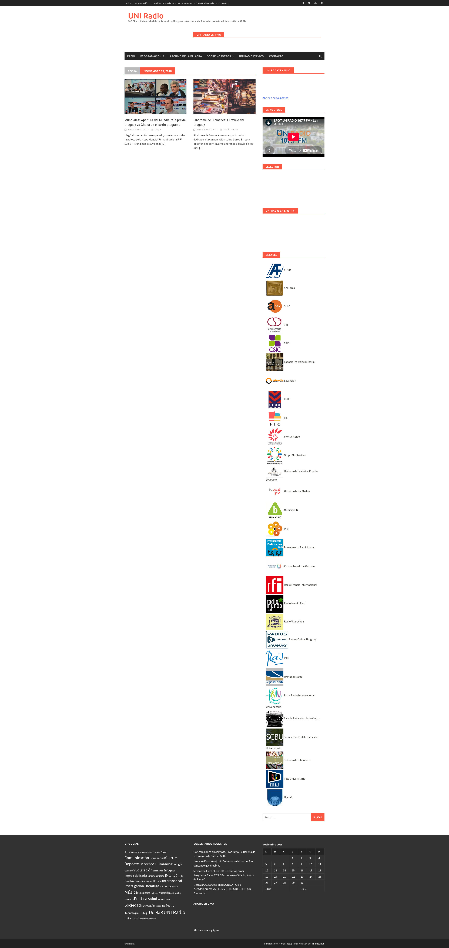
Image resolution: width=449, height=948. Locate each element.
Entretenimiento (156, 875)
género (149, 881)
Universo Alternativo (148, 918)
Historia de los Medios (296, 491)
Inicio (128, 3)
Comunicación (137, 857)
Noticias (154, 893)
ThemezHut (318, 943)
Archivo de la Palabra (164, 3)
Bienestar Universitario (141, 852)
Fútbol (143, 881)
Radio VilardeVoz (293, 621)
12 (266, 870)
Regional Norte (293, 676)
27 (275, 882)
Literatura (151, 886)
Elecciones (158, 870)
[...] (163, 143)
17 (310, 870)
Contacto (223, 3)
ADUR (287, 270)
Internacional (172, 880)
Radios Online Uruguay (302, 639)
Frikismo (136, 881)
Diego (158, 129)
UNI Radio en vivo (206, 3)
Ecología (176, 864)
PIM (286, 528)
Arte (127, 852)
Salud (152, 898)
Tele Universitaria (294, 778)
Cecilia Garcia (231, 129)
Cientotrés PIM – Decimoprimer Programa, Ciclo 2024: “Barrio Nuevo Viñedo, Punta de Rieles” (223, 875)
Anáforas (289, 288)
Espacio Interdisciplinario (299, 361)
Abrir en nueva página (275, 98)
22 (293, 876)
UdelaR (288, 797)
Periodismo (129, 899)
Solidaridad (159, 905)
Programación (141, 3)
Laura (196, 861)
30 (302, 882)
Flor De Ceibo (291, 436)
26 (266, 882)
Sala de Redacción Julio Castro (301, 718)
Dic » (303, 889)
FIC (285, 418)
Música (131, 892)
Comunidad (157, 858)
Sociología (147, 905)
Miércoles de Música (169, 886)
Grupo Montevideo (294, 455)
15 (293, 870)
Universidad (132, 918)
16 (302, 870)
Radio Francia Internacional (300, 584)
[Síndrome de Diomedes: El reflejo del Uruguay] (224, 96)
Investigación (134, 886)
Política (140, 898)
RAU (286, 658)
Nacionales (144, 892)
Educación (144, 870)
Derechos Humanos (155, 864)
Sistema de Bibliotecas (297, 760)
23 (302, 876)
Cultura (171, 857)
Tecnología (132, 913)
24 (310, 876)
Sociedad (133, 905)
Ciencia (156, 852)
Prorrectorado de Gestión (299, 566)
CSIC (286, 343)
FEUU (286, 399)
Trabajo (143, 913)
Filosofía (128, 881)
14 (284, 870)
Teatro (170, 905)
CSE (286, 324)
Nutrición (164, 892)
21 (284, 876)
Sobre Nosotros (184, 3)
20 (275, 876)
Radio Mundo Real (294, 603)
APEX (286, 305)
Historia (157, 881)
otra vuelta (175, 892)
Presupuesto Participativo (299, 547)
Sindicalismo (164, 899)
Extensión (289, 380)
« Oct (268, 889)
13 (275, 870)
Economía (130, 870)
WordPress (284, 943)
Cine (163, 852)
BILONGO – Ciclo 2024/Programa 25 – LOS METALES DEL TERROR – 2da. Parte (223, 889)
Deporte (132, 864)
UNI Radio (146, 15)
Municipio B (290, 510)
